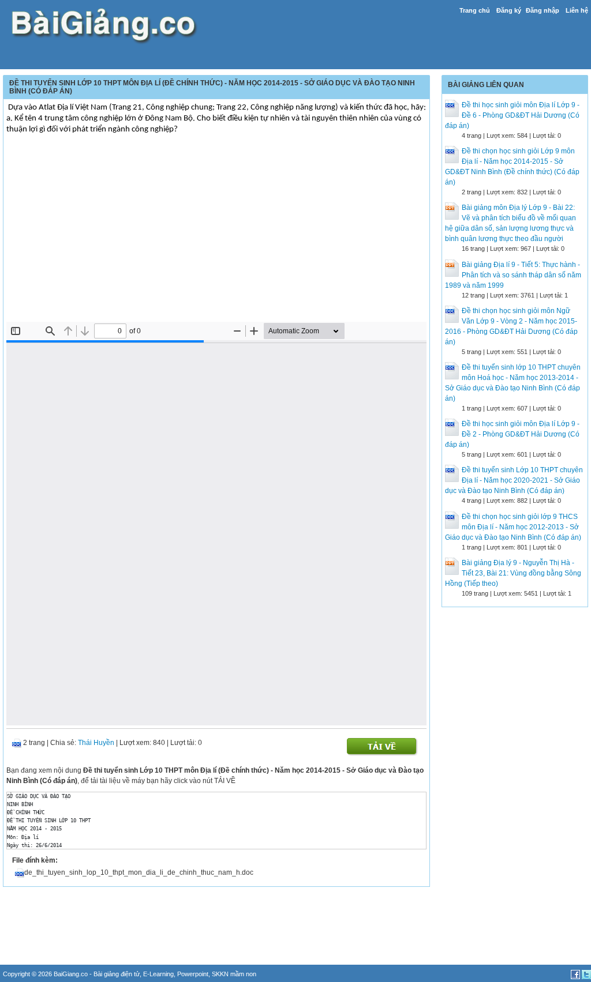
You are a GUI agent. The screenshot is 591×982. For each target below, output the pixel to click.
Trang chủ (474, 10)
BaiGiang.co (71, 973)
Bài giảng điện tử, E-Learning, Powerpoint (150, 973)
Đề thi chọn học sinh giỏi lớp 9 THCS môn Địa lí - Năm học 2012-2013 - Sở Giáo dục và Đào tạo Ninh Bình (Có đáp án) (513, 527)
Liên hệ (577, 10)
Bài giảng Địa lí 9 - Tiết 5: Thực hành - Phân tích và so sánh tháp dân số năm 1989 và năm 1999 (513, 275)
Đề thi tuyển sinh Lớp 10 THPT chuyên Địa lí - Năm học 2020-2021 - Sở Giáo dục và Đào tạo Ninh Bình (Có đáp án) (514, 480)
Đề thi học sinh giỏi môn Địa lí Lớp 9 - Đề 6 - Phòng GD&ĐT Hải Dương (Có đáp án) (512, 115)
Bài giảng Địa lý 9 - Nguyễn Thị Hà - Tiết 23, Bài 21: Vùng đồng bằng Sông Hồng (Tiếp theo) (513, 573)
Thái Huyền (96, 743)
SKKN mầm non (234, 973)
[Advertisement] (216, 235)
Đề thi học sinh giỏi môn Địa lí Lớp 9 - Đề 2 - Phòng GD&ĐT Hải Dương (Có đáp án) (512, 434)
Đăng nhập (542, 10)
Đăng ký (508, 10)
